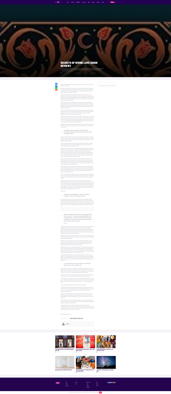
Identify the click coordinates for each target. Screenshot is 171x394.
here (70, 314)
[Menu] (55, 2)
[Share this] (56, 83)
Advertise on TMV (77, 209)
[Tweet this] (56, 85)
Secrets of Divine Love (87, 94)
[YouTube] (112, 382)
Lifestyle (76, 382)
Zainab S (67, 323)
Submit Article (88, 382)
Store (97, 382)
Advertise (88, 385)
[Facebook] (108, 382)
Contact (97, 385)
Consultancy (88, 387)
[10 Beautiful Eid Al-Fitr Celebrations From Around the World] (85, 364)
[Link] (58, 2)
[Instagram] (109, 382)
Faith (66, 382)
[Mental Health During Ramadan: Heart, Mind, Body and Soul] (85, 344)
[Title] (113, 382)
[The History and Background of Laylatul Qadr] (106, 364)
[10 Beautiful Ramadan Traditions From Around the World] (106, 344)
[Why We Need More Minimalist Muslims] (64, 364)
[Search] (115, 2)
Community (67, 385)
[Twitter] (111, 382)
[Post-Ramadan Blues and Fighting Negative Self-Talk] (64, 344)
